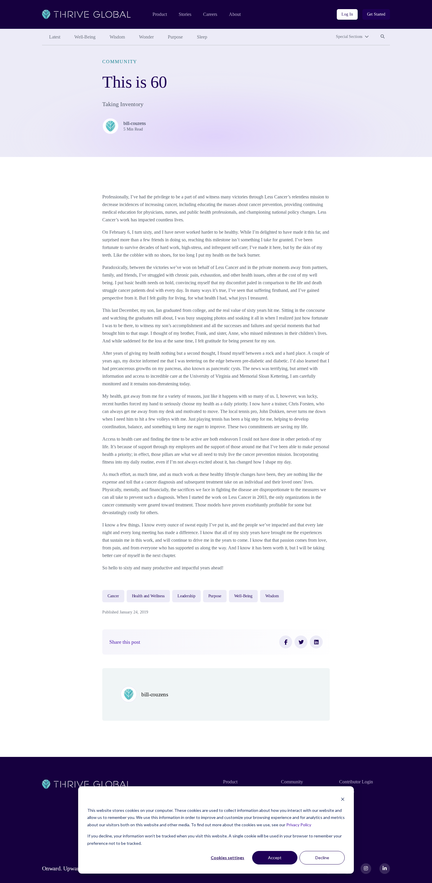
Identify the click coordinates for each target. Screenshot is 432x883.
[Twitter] (300, 642)
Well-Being (85, 36)
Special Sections (349, 36)
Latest (54, 36)
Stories (185, 14)
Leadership (186, 596)
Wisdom (117, 36)
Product (160, 14)
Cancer (113, 596)
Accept (275, 857)
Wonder (146, 36)
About (235, 14)
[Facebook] (285, 642)
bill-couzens (134, 123)
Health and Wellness (148, 596)
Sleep (202, 36)
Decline (322, 857)
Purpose (175, 36)
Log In (347, 14)
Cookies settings (227, 857)
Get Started (376, 14)
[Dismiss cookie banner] (343, 799)
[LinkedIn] (316, 642)
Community (119, 61)
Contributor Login (356, 781)
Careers (210, 14)
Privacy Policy (298, 824)
